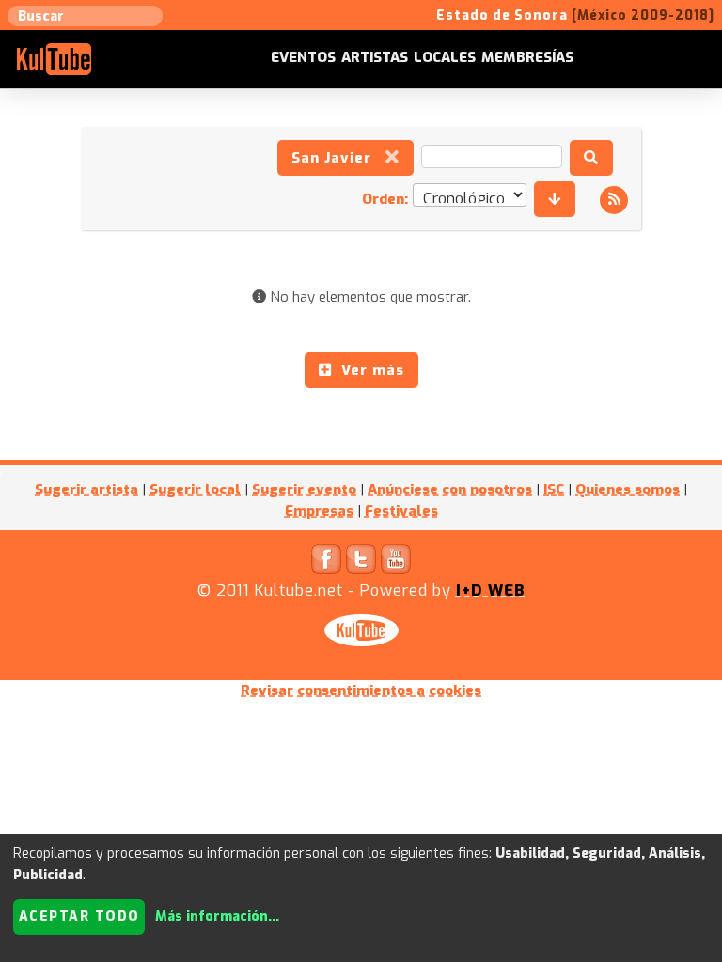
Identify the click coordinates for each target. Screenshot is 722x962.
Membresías (527, 57)
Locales (445, 57)
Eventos (303, 57)
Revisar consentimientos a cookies (361, 690)
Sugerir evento (304, 489)
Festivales (401, 511)
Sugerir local (195, 489)
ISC (553, 489)
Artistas (374, 57)
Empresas (319, 511)
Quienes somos (627, 489)
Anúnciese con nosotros (450, 489)
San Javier (338, 157)
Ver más (368, 370)
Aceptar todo (79, 916)
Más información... (217, 916)
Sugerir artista (86, 489)
